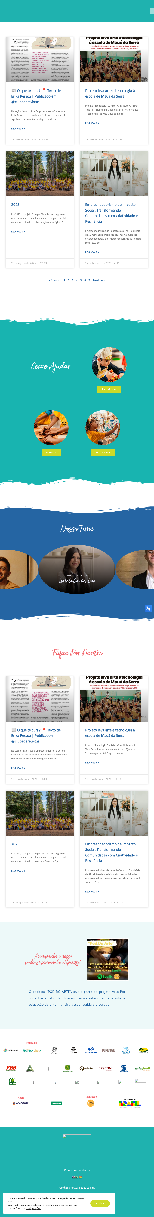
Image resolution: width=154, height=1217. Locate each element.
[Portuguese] (77, 1177)
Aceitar (100, 1203)
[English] (73, 1177)
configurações (33, 1208)
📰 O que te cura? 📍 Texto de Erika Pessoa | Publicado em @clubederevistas (36, 96)
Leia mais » (18, 128)
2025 (15, 205)
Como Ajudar (51, 366)
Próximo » (99, 280)
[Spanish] (80, 1177)
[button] (3, 569)
